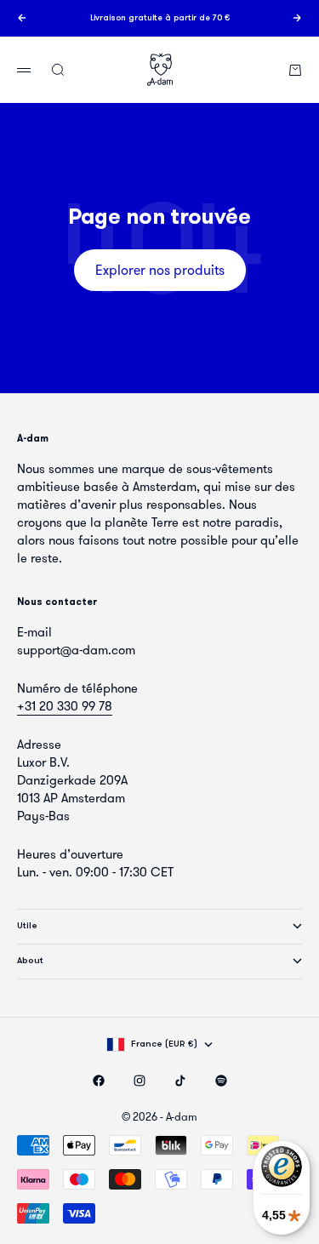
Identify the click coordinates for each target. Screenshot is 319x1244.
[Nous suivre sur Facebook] (98, 1080)
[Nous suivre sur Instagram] (139, 1080)
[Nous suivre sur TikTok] (180, 1080)
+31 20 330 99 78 (64, 706)
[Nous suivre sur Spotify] (221, 1080)
